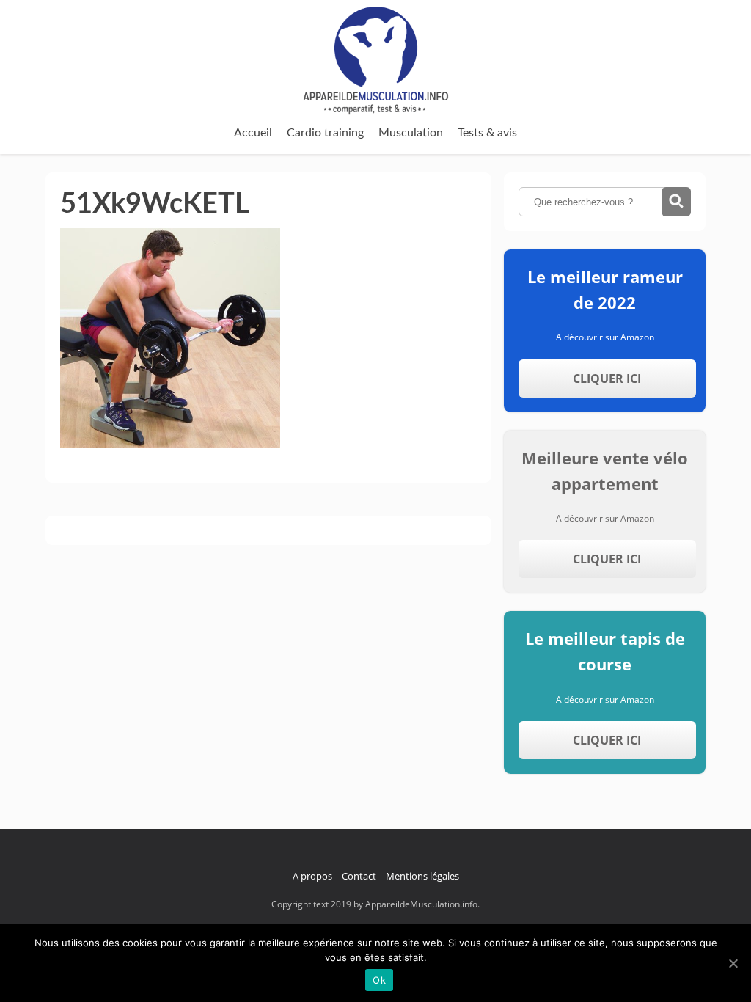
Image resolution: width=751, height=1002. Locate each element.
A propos (312, 875)
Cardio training (325, 133)
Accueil (253, 133)
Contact (359, 875)
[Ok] (732, 963)
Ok (379, 980)
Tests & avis (487, 133)
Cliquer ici (607, 378)
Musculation (410, 133)
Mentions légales (422, 875)
